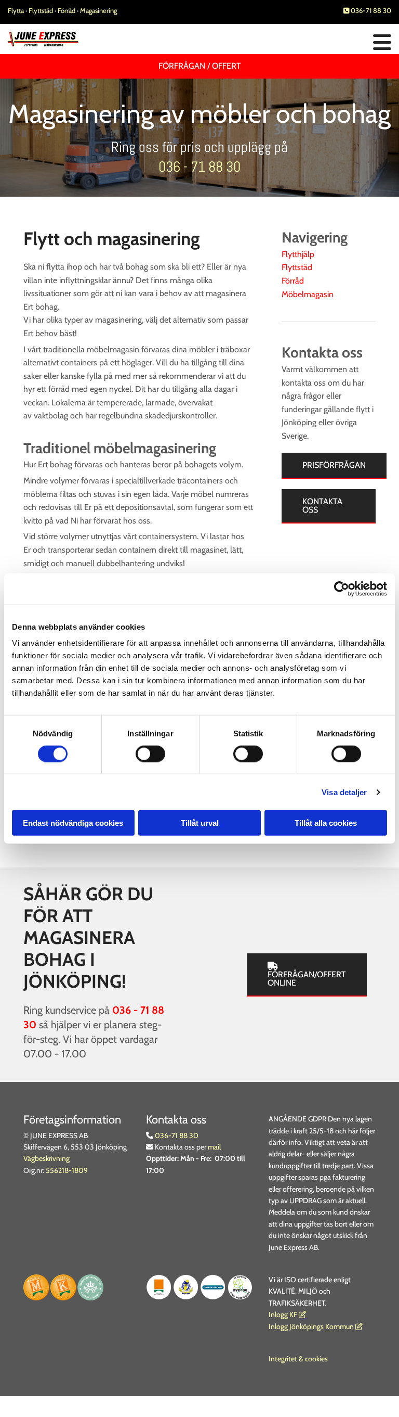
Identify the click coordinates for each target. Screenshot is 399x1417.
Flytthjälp (298, 254)
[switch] (150, 753)
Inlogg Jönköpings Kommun (316, 1326)
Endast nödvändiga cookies (73, 823)
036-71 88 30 (367, 10)
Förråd (67, 10)
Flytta (16, 10)
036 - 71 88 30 (199, 167)
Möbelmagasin (308, 294)
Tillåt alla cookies (326, 823)
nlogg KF (284, 1314)
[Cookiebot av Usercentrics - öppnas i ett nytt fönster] (341, 588)
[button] (266, 43)
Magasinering (98, 10)
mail (214, 1147)
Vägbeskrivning (46, 1158)
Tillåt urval (200, 823)
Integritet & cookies (298, 1358)
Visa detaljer (344, 791)
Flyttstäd (42, 10)
